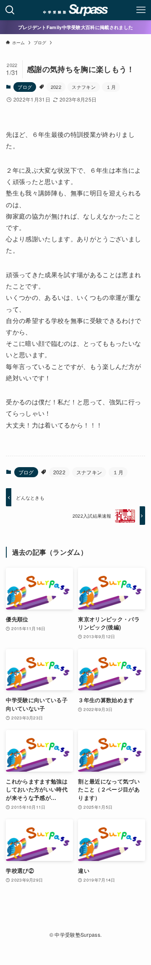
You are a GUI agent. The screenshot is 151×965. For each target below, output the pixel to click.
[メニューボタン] (141, 10)
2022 (56, 86)
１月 (111, 86)
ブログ (25, 86)
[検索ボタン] (10, 10)
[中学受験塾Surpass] (75, 10)
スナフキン (84, 86)
